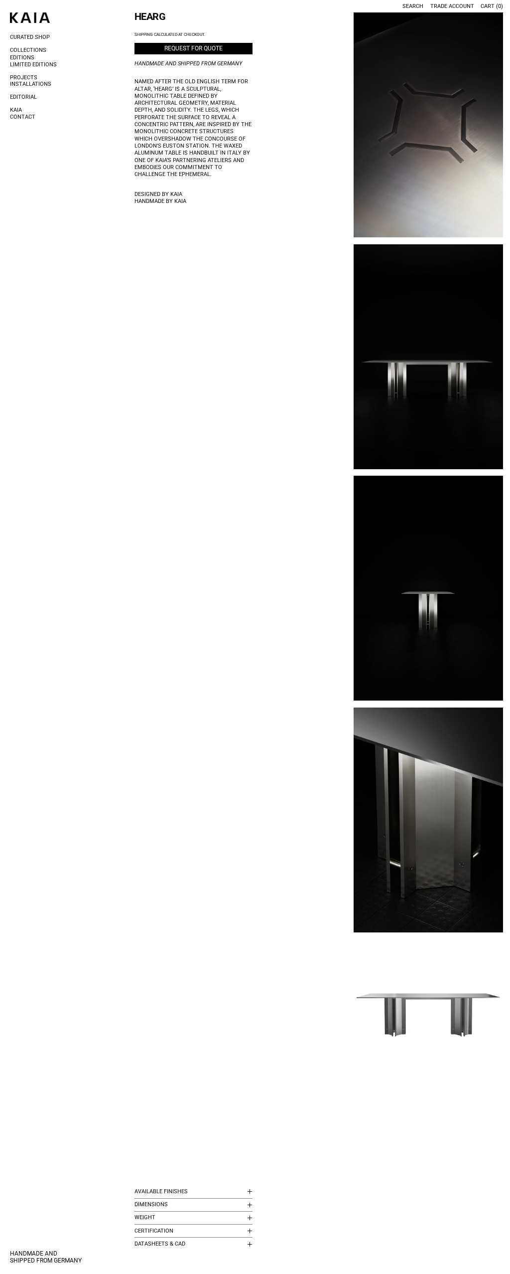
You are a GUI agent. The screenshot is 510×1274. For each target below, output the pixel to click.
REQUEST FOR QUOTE (193, 48)
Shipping (143, 34)
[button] (429, 124)
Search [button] (412, 6)
